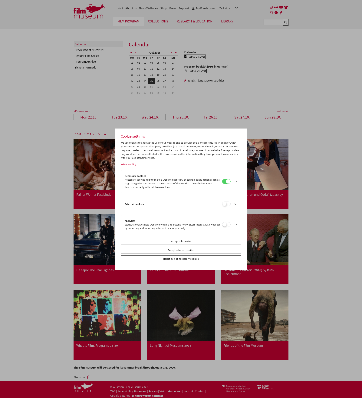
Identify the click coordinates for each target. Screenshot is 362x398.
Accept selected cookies (181, 250)
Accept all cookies (181, 241)
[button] (234, 181)
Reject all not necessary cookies (181, 258)
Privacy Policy (128, 164)
